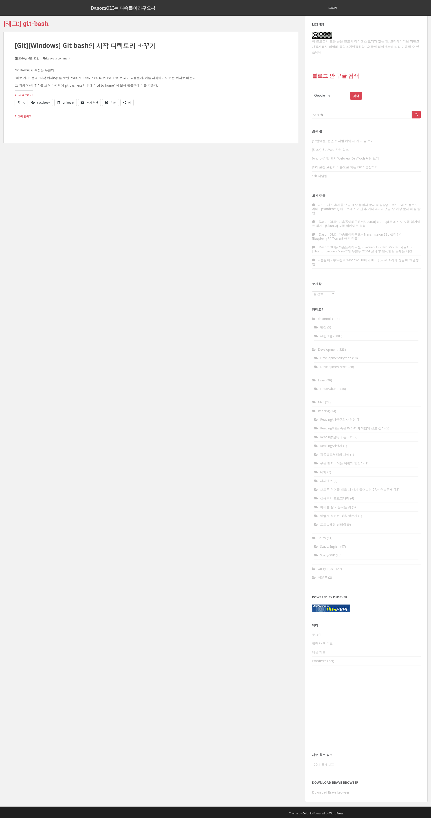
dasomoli (324, 319)
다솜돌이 (323, 260)
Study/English (329, 546)
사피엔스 (326, 481)
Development (328, 349)
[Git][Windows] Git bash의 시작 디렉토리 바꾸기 (85, 45)
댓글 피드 (318, 652)
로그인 (316, 634)
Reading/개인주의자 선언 (338, 419)
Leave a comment (58, 58)
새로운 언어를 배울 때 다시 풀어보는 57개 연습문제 (356, 489)
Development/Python (335, 358)
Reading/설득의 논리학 (336, 437)
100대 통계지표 (323, 764)
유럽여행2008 (330, 336)
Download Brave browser (330, 792)
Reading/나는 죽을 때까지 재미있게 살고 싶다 (352, 428)
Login (332, 8)
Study (322, 538)
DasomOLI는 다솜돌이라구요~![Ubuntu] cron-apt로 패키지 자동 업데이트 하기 (366, 223)
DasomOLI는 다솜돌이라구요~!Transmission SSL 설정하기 (360, 234)
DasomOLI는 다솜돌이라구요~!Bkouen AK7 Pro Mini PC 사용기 (363, 247)
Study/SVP (327, 555)
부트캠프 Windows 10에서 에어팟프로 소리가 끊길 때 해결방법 (365, 262)
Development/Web (333, 367)
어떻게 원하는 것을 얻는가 (338, 516)
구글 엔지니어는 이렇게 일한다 (342, 463)
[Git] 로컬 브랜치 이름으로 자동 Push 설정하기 (345, 167)
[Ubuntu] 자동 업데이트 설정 (345, 225)
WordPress (336, 813)
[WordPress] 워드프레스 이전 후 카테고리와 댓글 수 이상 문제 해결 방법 (366, 211)
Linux (321, 380)
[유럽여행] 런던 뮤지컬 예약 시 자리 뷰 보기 (343, 141)
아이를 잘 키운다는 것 (335, 507)
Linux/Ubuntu (329, 389)
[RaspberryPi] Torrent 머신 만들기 (336, 238)
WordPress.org (323, 661)
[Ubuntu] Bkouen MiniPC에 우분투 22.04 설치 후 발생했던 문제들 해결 (362, 251)
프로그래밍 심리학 (333, 524)
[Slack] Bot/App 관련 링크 (330, 149)
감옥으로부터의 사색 (334, 454)
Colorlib (307, 813)
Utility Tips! (326, 568)
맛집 (323, 327)
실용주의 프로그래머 (334, 498)
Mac (321, 402)
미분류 (322, 577)
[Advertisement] (366, 710)
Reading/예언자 (331, 446)
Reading (324, 411)
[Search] (416, 114)
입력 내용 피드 (322, 643)
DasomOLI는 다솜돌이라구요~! (123, 8)
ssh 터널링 (319, 176)
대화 (323, 472)
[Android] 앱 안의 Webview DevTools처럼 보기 (345, 158)
